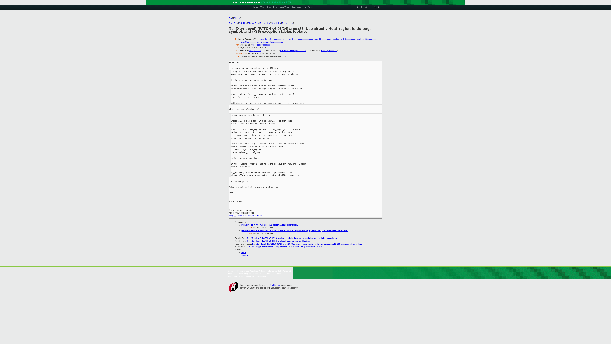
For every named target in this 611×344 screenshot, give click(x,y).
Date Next (243, 23)
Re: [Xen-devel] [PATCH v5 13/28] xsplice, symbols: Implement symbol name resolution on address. (292, 238)
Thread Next (265, 23)
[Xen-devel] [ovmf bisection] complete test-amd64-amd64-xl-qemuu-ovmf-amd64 (285, 247)
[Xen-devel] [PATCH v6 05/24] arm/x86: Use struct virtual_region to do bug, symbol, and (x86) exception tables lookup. (294, 230)
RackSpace (275, 285)
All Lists (237, 18)
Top (230, 18)
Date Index (276, 23)
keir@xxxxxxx (255, 51)
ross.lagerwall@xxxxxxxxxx (344, 39)
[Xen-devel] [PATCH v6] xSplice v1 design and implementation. (269, 225)
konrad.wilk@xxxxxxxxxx (270, 39)
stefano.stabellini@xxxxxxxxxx (293, 51)
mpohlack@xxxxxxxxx (366, 39)
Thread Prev (253, 23)
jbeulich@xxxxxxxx (328, 51)
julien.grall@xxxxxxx (261, 45)
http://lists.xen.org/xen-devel (245, 216)
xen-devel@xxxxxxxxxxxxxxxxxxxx (298, 39)
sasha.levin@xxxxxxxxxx (245, 42)
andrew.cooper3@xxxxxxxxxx (270, 42)
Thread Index (287, 23)
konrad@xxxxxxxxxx (322, 39)
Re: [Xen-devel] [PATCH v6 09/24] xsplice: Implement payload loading (278, 241)
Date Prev (233, 23)
